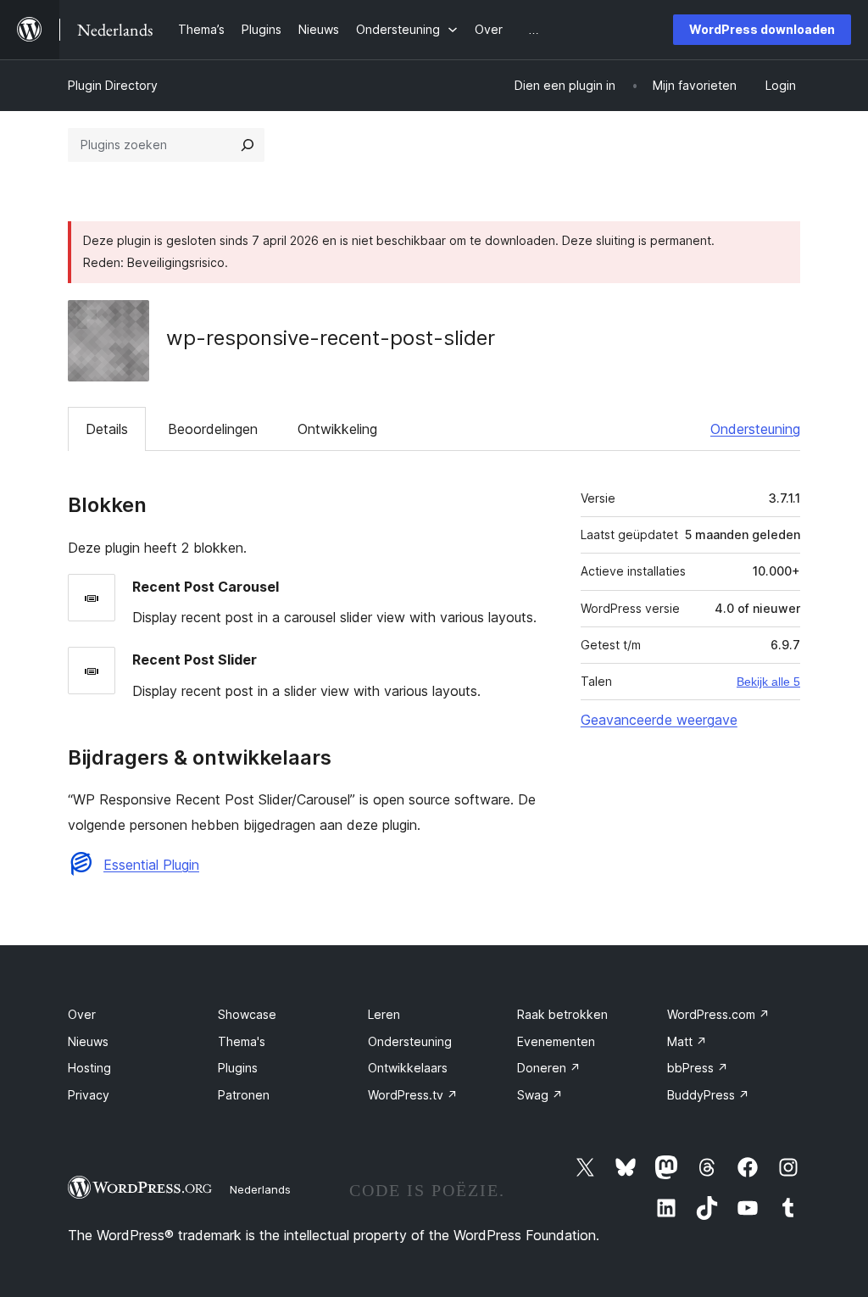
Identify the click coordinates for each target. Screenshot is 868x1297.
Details (107, 428)
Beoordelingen (213, 428)
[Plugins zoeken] (247, 145)
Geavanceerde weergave (659, 719)
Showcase (247, 1014)
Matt (687, 1041)
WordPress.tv (413, 1095)
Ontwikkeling (337, 428)
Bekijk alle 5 (768, 681)
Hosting (89, 1067)
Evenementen (556, 1041)
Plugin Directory (113, 85)
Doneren (549, 1067)
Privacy (88, 1095)
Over (82, 1014)
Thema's (241, 1041)
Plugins (238, 1067)
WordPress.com (718, 1014)
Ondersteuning (755, 428)
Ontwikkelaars (408, 1067)
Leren (384, 1014)
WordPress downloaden (762, 29)
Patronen (244, 1095)
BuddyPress (708, 1095)
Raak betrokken (562, 1014)
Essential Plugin (151, 864)
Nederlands (260, 1189)
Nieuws (88, 1041)
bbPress (697, 1067)
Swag (540, 1095)
